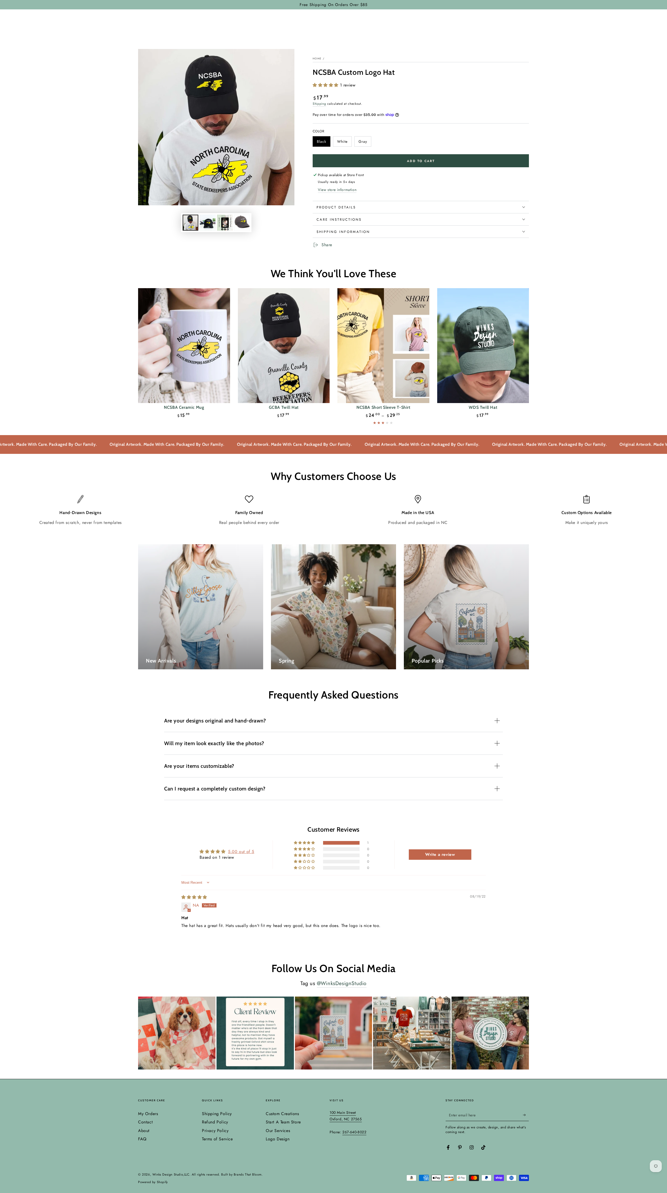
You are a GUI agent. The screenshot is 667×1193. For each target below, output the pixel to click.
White (344, 143)
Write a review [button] (440, 854)
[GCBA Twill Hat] (284, 345)
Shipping (319, 103)
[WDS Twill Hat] (483, 345)
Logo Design (278, 1139)
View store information (337, 189)
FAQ (142, 1139)
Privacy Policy (215, 1131)
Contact (145, 1122)
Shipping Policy (217, 1114)
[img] (194, 897)
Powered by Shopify (153, 1182)
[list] (333, 510)
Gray (364, 143)
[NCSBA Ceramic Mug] (184, 345)
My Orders (148, 1114)
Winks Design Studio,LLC (170, 1174)
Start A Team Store (283, 1122)
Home (317, 58)
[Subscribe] (526, 1115)
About (144, 1131)
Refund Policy (215, 1122)
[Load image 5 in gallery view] (242, 223)
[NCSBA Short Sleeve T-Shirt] (383, 345)
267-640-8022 (354, 1132)
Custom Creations (282, 1114)
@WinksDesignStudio (342, 983)
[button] (326, 85)
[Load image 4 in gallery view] (225, 223)
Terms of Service (217, 1139)
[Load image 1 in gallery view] (190, 223)
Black (323, 143)
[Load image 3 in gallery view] (207, 223)
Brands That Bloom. (248, 1174)
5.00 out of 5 (241, 852)
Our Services (278, 1131)
